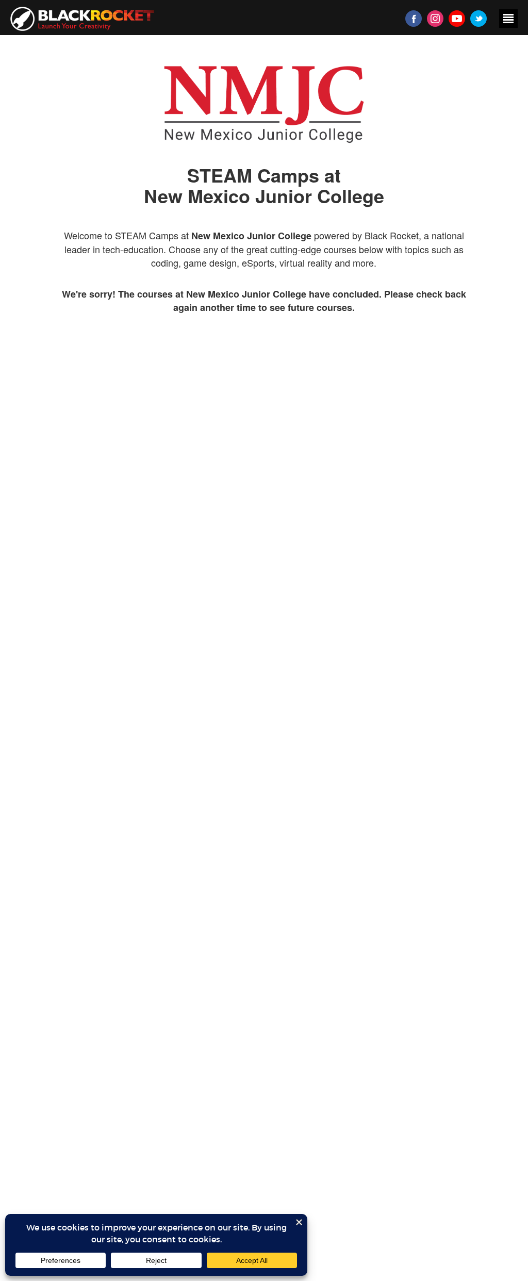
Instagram (435, 18)
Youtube (457, 18)
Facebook (413, 18)
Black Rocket (82, 19)
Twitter (478, 18)
